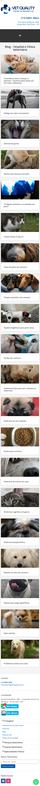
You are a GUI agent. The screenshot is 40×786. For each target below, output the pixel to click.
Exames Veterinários (13, 747)
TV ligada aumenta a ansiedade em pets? (19, 205)
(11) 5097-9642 (6, 682)
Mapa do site (7, 735)
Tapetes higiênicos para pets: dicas (19, 327)
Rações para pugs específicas (16, 602)
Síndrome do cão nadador (15, 420)
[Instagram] (8, 781)
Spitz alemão (9, 633)
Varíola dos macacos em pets (16, 173)
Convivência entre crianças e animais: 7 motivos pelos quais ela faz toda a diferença (19, 80)
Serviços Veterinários (13, 742)
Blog (4, 731)
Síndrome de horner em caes (16, 481)
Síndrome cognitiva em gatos (16, 511)
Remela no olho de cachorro (16, 572)
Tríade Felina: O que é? (13, 236)
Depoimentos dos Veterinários (13, 725)
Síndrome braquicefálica (14, 542)
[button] (20, 35)
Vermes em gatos (11, 143)
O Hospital (8, 720)
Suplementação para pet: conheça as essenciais (20, 389)
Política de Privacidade (10, 738)
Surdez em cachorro (12, 358)
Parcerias (5, 728)
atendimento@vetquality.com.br (12, 685)
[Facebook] (3, 781)
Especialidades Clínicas (14, 751)
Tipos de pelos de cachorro (15, 267)
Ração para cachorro (13, 451)
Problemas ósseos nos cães (16, 663)
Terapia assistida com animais (17, 297)
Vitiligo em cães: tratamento (16, 113)
